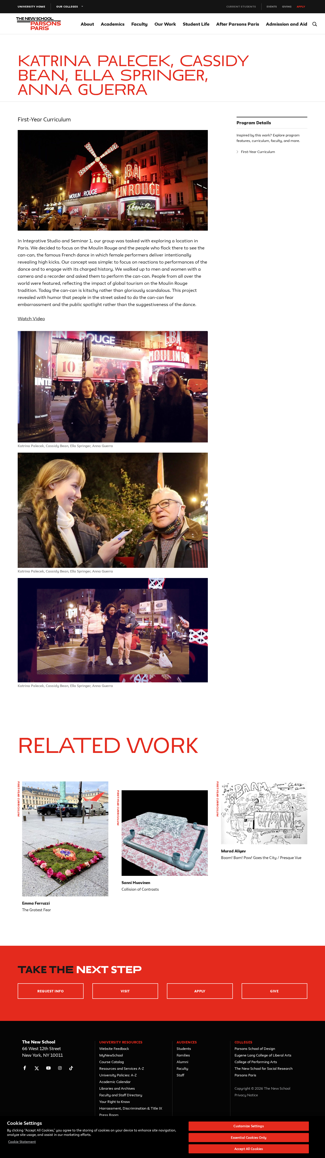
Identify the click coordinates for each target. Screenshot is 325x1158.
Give (274, 991)
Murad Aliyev (233, 851)
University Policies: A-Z (118, 1075)
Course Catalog (111, 1062)
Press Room (109, 1115)
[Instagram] (60, 1068)
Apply (301, 6)
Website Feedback (114, 1049)
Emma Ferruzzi (36, 903)
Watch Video (31, 318)
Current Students (241, 6)
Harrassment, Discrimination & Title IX (130, 1108)
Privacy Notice (246, 1095)
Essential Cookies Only (249, 1137)
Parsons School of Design (255, 1049)
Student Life (196, 24)
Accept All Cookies (248, 1149)
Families (183, 1055)
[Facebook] (25, 1068)
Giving (286, 6)
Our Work (165, 24)
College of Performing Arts (256, 1062)
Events (272, 6)
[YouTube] (48, 1068)
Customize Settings (248, 1126)
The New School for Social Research (263, 1068)
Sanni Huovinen (136, 882)
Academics (112, 24)
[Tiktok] (71, 1068)
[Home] (43, 24)
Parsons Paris (245, 1075)
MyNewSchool (111, 1055)
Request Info (50, 991)
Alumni (182, 1062)
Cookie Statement (22, 1142)
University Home (31, 6)
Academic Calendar (115, 1082)
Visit (125, 991)
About (87, 24)
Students (184, 1049)
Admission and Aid (286, 24)
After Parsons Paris (237, 24)
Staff (180, 1075)
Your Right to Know (114, 1102)
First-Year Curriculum (258, 152)
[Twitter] (36, 1068)
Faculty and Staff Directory (120, 1095)
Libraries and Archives (117, 1088)
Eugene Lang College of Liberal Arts (263, 1055)
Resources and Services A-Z (121, 1068)
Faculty (139, 24)
